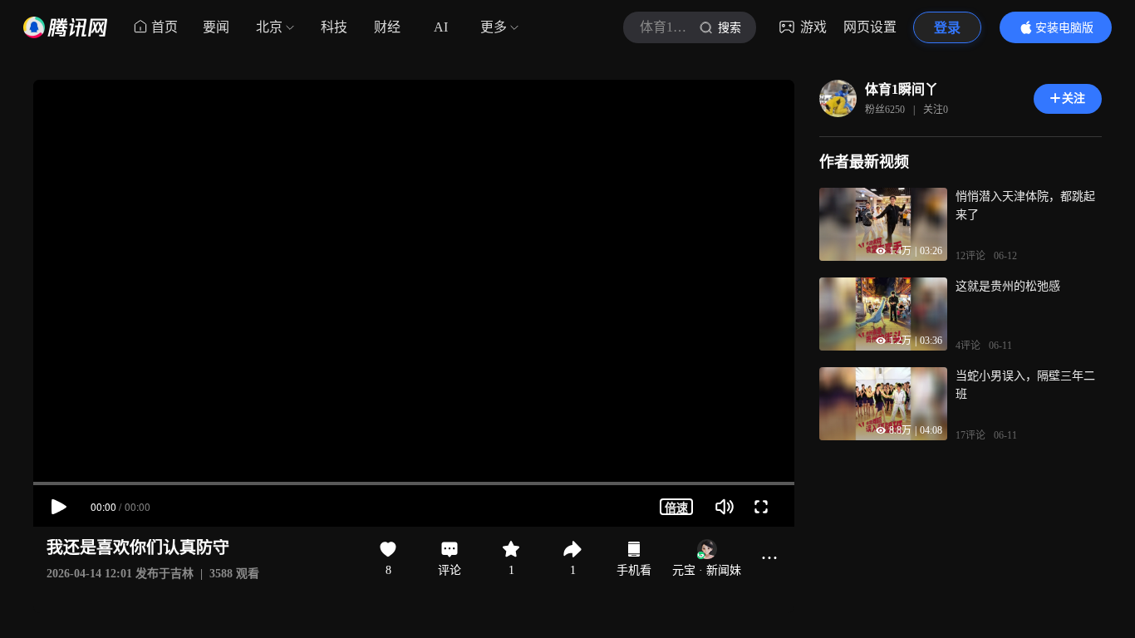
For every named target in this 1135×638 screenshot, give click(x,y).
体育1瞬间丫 (901, 89)
